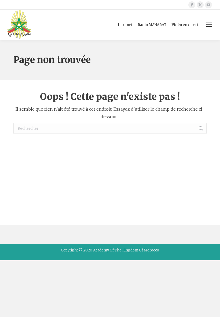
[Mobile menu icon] (209, 24)
